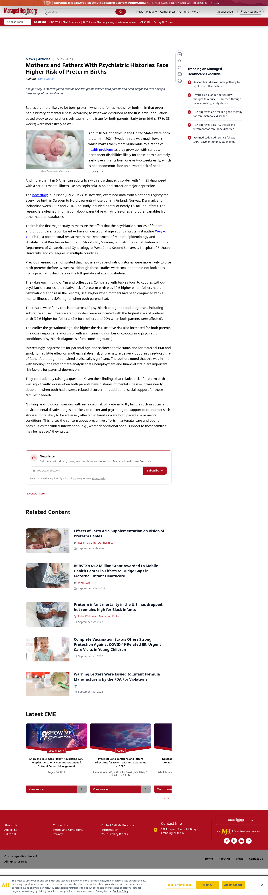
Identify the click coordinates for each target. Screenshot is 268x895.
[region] (134, 885)
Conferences (168, 11)
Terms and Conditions (68, 830)
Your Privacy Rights (114, 834)
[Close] (262, 885)
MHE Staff (84, 582)
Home (209, 858)
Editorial (10, 834)
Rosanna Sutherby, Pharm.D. (95, 542)
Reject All (207, 884)
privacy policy (99, 478)
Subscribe (153, 470)
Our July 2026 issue (163, 22)
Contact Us (60, 825)
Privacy (58, 834)
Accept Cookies (233, 884)
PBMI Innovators (71, 22)
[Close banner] (263, 4)
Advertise (10, 830)
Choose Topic (15, 22)
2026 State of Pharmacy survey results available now (109, 22)
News (139, 11)
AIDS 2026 (54, 22)
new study (40, 195)
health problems (100, 149)
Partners (183, 11)
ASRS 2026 (144, 22)
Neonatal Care (36, 493)
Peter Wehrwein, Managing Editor (99, 616)
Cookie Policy (120, 891)
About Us (10, 825)
